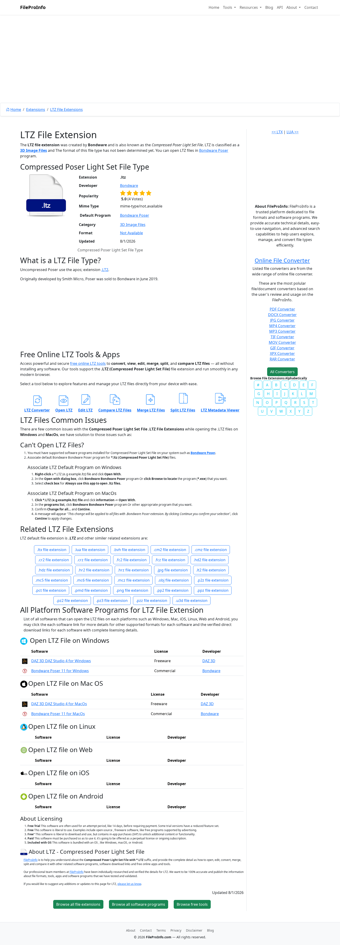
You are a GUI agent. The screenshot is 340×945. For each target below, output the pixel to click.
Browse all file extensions (78, 904)
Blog (269, 7)
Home (214, 7)
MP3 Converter (282, 331)
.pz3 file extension (112, 600)
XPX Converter (282, 353)
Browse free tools (192, 904)
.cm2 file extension (170, 549)
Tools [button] (228, 7)
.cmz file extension (211, 549)
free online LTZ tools (88, 363)
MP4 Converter (282, 325)
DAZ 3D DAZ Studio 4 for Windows (61, 660)
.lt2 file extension (211, 570)
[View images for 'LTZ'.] (24, 851)
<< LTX (277, 131)
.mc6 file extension (92, 580)
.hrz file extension (133, 570)
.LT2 (104, 269)
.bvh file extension (129, 549)
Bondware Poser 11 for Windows (60, 670)
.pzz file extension (151, 600)
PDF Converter (282, 309)
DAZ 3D (208, 660)
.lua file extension (90, 549)
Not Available (131, 232)
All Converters (282, 371)
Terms (161, 930)
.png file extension (132, 590)
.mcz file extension (133, 580)
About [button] (292, 7)
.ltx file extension (51, 549)
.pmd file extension (91, 590)
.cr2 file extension (53, 559)
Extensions (35, 109)
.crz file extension (92, 559)
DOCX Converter (282, 314)
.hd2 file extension (210, 559)
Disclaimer (194, 930)
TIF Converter (282, 336)
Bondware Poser (213, 150)
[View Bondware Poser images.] (25, 670)
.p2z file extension (213, 580)
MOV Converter (282, 342)
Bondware (129, 185)
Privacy (175, 930)
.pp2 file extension (173, 590)
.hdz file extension (54, 570)
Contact (311, 7)
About (130, 930)
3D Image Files (33, 150)
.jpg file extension (172, 570)
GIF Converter (282, 348)
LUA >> (293, 131)
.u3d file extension (191, 600)
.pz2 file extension (72, 600)
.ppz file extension (213, 590)
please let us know (129, 884)
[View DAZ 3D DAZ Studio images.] (25, 660)
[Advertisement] (170, 69)
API (280, 7)
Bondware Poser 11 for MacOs (58, 713)
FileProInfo (33, 7)
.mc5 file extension (51, 580)
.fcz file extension (170, 559)
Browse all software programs (138, 904)
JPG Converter (282, 320)
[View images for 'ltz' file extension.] (46, 195)
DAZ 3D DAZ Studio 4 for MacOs (59, 703)
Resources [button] (249, 7)
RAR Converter (282, 359)
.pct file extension (50, 590)
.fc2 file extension (131, 559)
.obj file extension (173, 580)
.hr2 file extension (93, 570)
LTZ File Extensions (66, 109)
